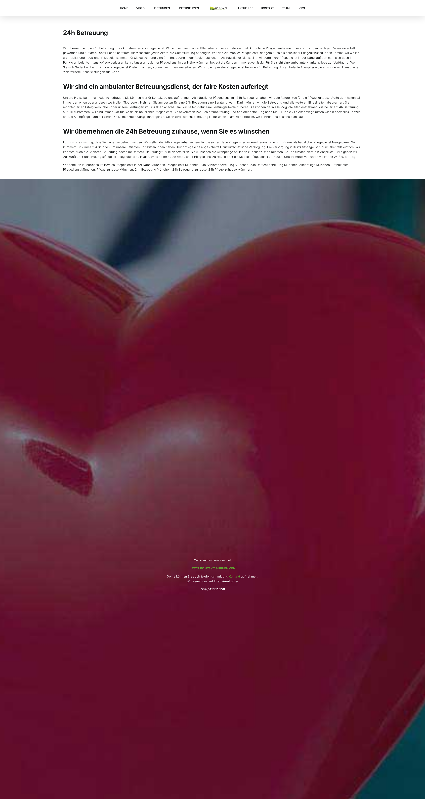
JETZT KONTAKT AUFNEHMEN (213, 568)
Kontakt (234, 576)
